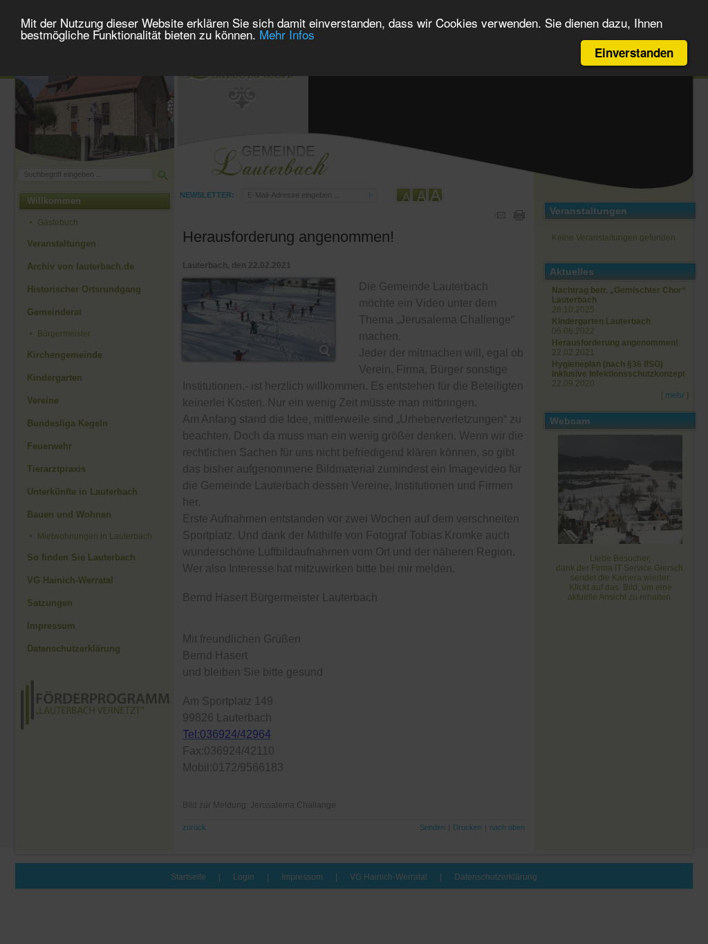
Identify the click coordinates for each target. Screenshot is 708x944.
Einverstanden (634, 52)
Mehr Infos (287, 34)
